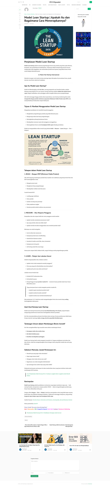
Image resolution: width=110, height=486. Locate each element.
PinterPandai (24, 449)
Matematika (31, 409)
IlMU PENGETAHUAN (52, 4)
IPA (29, 4)
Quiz (25, 409)
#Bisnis (26, 420)
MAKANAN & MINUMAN (76, 4)
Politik (44, 4)
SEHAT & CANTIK (61, 4)
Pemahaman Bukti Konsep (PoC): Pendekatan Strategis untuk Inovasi (44, 413)
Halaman (84, 4)
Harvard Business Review (66, 400)
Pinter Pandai (37, 8)
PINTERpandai (55, 2)
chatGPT (36, 403)
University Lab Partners (46, 400)
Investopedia (56, 400)
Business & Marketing (64, 409)
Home (25, 14)
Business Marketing (30, 14)
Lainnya (56, 409)
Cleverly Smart (36, 400)
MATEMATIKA (24, 4)
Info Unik (50, 409)
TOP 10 (68, 4)
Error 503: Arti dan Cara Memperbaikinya (79, 445)
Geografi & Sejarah (42, 409)
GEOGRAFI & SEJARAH (36, 4)
